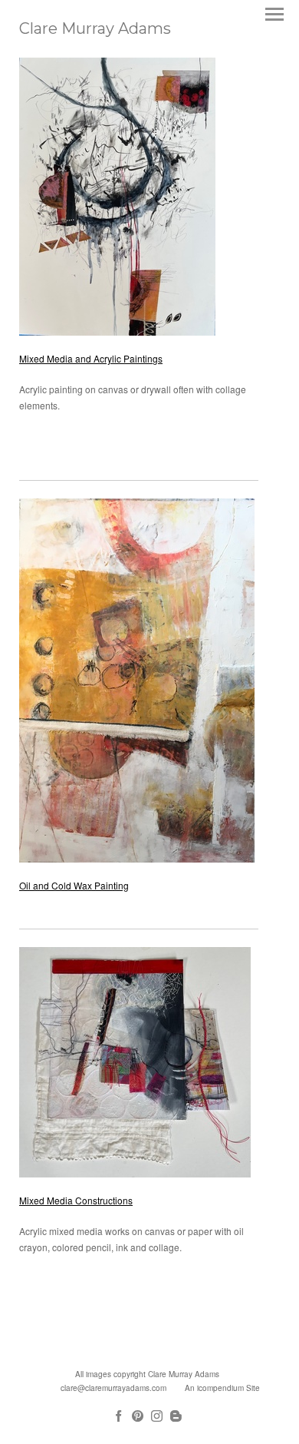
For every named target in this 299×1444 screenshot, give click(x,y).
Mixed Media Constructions (76, 1200)
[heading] (95, 29)
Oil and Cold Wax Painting (74, 885)
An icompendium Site (222, 1388)
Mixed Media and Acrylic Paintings (91, 358)
